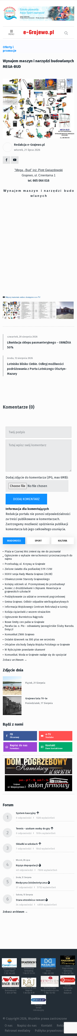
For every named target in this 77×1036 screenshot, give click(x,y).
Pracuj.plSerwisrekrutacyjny (38, 1007)
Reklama (63, 1025)
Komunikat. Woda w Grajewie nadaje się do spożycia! (35, 654)
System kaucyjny (26, 813)
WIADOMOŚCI (14, 540)
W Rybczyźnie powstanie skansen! (25, 649)
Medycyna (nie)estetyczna (31, 882)
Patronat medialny (17, 1030)
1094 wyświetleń (46, 833)
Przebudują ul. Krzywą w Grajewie (25, 564)
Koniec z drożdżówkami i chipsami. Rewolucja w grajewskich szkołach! (33, 590)
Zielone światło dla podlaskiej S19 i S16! (29, 569)
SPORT (38, 540)
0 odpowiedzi (24, 817)
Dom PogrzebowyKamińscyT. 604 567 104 (67, 970)
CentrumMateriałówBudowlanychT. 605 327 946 (10, 990)
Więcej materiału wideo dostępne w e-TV (22, 297)
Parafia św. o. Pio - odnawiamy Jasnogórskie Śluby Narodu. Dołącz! (39, 627)
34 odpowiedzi (24, 904)
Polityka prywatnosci (49, 1030)
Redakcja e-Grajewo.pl (29, 144)
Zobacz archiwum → (15, 659)
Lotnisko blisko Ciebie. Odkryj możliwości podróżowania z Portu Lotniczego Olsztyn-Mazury (37, 368)
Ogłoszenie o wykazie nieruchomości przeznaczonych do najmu (38, 557)
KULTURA (62, 540)
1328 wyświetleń (45, 817)
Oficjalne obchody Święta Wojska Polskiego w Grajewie (37, 644)
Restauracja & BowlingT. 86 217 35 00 (29, 971)
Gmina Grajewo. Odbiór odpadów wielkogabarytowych (37, 601)
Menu (11, 34)
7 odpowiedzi (23, 848)
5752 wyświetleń (46, 887)
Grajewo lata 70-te (36, 698)
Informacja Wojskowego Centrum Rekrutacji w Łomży (36, 606)
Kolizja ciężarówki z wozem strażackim (27, 612)
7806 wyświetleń (47, 870)
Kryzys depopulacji (27, 865)
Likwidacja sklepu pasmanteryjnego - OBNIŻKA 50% (39, 345)
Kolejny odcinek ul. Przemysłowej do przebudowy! (35, 584)
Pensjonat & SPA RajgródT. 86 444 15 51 (29, 990)
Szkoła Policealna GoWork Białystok (67, 989)
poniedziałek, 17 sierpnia (39, 703)
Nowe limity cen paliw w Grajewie (24, 622)
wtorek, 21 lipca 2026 (27, 150)
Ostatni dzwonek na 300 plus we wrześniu (30, 639)
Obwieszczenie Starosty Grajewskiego (27, 579)
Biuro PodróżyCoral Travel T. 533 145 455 (9, 971)
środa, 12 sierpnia (23, 877)
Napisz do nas (18, 747)
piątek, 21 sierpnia (35, 683)
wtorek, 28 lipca (23, 860)
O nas (9, 1025)
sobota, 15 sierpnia (24, 895)
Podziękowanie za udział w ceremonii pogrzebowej (35, 596)
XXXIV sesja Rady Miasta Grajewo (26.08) (28, 574)
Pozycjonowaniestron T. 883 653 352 (48, 971)
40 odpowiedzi (24, 870)
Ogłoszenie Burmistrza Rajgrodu (24, 617)
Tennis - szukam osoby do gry (33, 828)
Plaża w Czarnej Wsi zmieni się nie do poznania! (33, 551)
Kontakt (54, 747)
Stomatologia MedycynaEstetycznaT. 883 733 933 (50, 990)
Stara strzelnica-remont (30, 900)
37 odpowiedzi (24, 887)
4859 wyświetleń (47, 904)
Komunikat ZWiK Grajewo (19, 634)
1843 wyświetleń (45, 848)
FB (14, 736)
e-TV (49, 736)
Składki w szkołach (27, 844)
